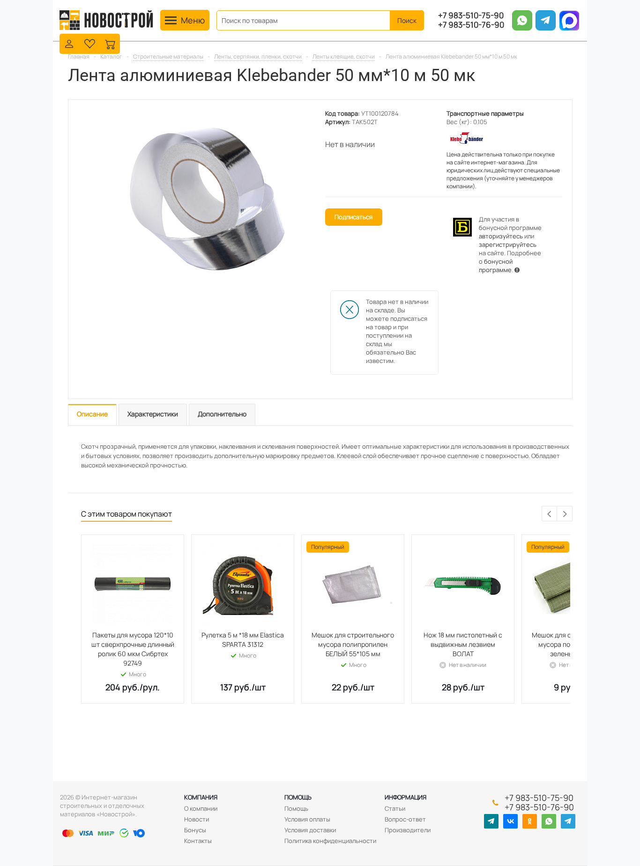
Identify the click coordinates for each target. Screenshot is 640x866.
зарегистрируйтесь (507, 244)
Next (565, 514)
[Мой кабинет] (69, 42)
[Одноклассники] (529, 821)
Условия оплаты (307, 819)
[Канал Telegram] (491, 821)
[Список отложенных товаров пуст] (89, 42)
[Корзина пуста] (110, 42)
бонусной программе (496, 265)
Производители (408, 830)
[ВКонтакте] (510, 821)
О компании (200, 808)
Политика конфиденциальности (330, 840)
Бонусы (195, 830)
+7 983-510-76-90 (471, 25)
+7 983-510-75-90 (471, 15)
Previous (550, 514)
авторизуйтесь (501, 236)
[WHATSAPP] (549, 821)
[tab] (92, 415)
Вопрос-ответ (405, 819)
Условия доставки (310, 830)
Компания (200, 797)
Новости (196, 819)
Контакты (198, 840)
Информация (405, 797)
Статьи (395, 808)
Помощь (298, 797)
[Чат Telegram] (568, 821)
